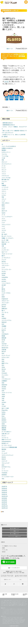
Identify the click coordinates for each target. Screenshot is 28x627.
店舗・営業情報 (5, 594)
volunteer (4, 343)
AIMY (3, 324)
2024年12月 (5, 506)
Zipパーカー (5, 251)
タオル (3, 206)
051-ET (3, 291)
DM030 (3, 414)
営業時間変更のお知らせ (9, 124)
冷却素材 (4, 429)
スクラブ (4, 220)
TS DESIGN (4, 472)
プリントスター (5, 302)
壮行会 (3, 339)
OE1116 (4, 369)
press (3, 341)
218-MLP (4, 402)
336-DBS (4, 386)
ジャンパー (4, 181)
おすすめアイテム (6, 466)
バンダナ (4, 248)
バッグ (3, 201)
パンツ (3, 218)
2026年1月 (4, 494)
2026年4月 (4, 490)
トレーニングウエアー (7, 216)
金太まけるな (5, 347)
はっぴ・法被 (5, 240)
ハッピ (3, 228)
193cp (3, 367)
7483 (3, 400)
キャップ (4, 169)
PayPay (3, 412)
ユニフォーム (5, 437)
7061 (3, 478)
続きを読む (5, 107)
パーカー (4, 165)
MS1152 (4, 418)
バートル (4, 328)
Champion (4, 373)
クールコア (4, 453)
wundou (4, 279)
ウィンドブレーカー (6, 269)
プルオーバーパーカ (6, 392)
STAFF (3, 208)
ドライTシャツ (5, 175)
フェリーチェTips (6, 177)
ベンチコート (5, 189)
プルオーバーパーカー (7, 253)
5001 (3, 316)
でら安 (3, 158)
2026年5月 (4, 488)
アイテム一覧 (4, 549)
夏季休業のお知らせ (8, 122)
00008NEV (4, 474)
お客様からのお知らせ (7, 148)
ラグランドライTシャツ (7, 455)
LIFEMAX (4, 318)
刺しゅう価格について (14, 533)
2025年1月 (4, 504)
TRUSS (3, 275)
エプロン (4, 195)
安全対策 (4, 244)
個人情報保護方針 (25, 594)
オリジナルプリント (6, 163)
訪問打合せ (4, 308)
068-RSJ (4, 261)
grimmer (4, 304)
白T (2, 287)
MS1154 (4, 457)
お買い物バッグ (5, 433)
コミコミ (4, 230)
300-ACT (4, 306)
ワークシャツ (5, 470)
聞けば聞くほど (5, 179)
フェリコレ (4, 154)
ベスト (3, 226)
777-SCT (4, 406)
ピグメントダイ (5, 357)
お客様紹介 (4, 380)
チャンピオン (5, 375)
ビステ (3, 267)
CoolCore (4, 421)
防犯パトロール (5, 242)
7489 (3, 398)
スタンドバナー (5, 265)
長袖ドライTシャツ (6, 439)
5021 (3, 365)
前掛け (3, 205)
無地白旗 (4, 337)
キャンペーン (5, 263)
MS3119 (4, 459)
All (2, 144)
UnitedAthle (5, 277)
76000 (3, 394)
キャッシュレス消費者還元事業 (9, 447)
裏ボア (3, 255)
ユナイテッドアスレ (6, 320)
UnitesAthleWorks (6, 441)
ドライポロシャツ (6, 379)
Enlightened (5, 298)
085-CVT (4, 351)
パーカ (3, 214)
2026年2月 (4, 492)
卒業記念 (4, 185)
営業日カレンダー (7, 579)
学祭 (3, 160)
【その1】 (6, 81)
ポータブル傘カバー (6, 431)
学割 (3, 197)
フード (3, 468)
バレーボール (5, 312)
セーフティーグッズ (6, 445)
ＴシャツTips (5, 156)
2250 (3, 390)
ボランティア (5, 345)
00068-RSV (4, 384)
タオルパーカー (5, 300)
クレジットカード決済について (14, 536)
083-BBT (4, 285)
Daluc (3, 416)
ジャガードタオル (6, 293)
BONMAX (4, 420)
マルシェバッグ (5, 463)
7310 (3, 332)
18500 (3, 396)
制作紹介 (4, 551)
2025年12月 (5, 496)
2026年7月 (4, 486)
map (20, 579)
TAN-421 (4, 388)
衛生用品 (4, 449)
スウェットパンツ (6, 224)
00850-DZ (4, 322)
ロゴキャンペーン (6, 152)
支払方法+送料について (14, 528)
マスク (3, 451)
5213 (3, 294)
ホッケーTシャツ (6, 355)
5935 (3, 353)
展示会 (3, 289)
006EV (3, 296)
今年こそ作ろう (5, 203)
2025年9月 (4, 498)
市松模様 (4, 326)
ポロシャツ (4, 162)
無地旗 (3, 335)
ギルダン (4, 271)
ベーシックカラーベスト (8, 476)
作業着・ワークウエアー (8, 238)
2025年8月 (4, 500)
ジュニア (4, 259)
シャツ (3, 222)
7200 (3, 404)
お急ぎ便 (4, 349)
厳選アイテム (5, 363)
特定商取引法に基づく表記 (14, 594)
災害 (3, 246)
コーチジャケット (6, 257)
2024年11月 (5, 508)
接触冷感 (4, 427)
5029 (3, 361)
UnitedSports (5, 334)
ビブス (3, 232)
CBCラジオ (4, 210)
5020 (3, 359)
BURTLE (4, 330)
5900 (3, 314)
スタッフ (4, 199)
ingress (3, 212)
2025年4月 (4, 502)
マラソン (4, 191)
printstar (4, 281)
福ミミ (3, 310)
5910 (3, 377)
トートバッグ (5, 187)
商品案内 (4, 150)
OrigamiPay (5, 410)
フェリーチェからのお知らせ (9, 146)
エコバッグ (4, 461)
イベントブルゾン (6, 283)
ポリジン (4, 435)
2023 (3, 465)
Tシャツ (4, 167)
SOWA (3, 423)
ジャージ (4, 193)
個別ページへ (10, 48)
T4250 (3, 371)
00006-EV (4, 425)
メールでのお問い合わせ (15, 567)
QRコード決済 (5, 408)
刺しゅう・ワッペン (6, 236)
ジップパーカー (5, 249)
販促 (3, 183)
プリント (4, 171)
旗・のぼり (4, 234)
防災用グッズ (5, 443)
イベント (4, 173)
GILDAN (4, 273)
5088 (3, 382)
